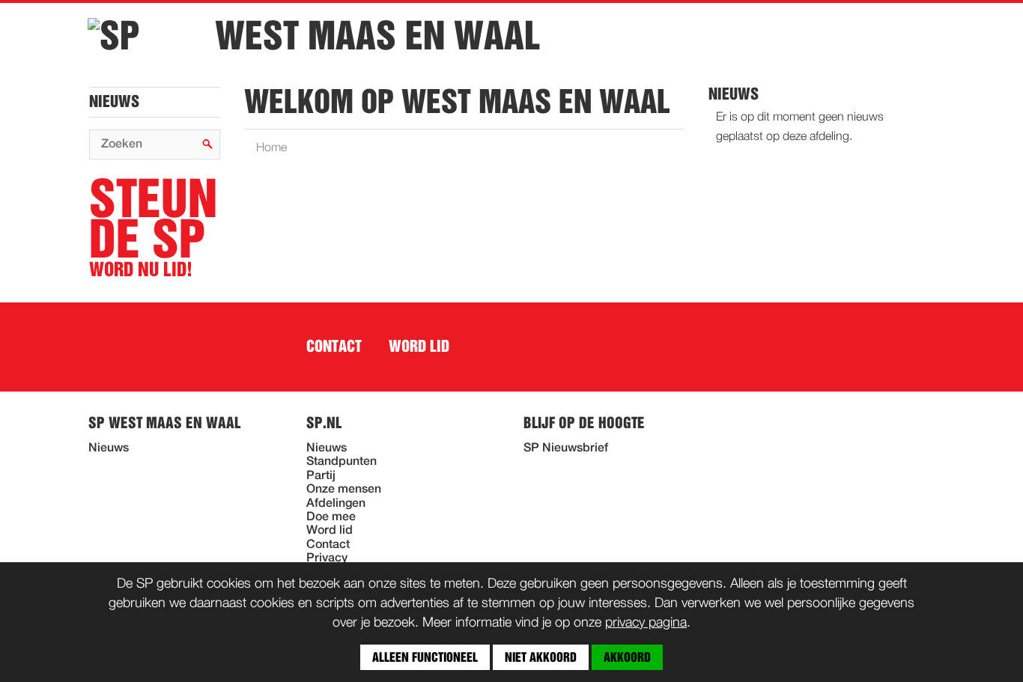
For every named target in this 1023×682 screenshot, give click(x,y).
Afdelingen (335, 504)
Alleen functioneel (425, 657)
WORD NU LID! (153, 228)
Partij (321, 476)
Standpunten (341, 462)
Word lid (419, 346)
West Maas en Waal (377, 36)
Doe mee (331, 517)
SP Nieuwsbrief (565, 448)
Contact (334, 346)
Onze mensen (343, 490)
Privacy (326, 558)
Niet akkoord (541, 657)
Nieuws (114, 101)
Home (271, 148)
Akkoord (627, 657)
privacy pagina (646, 623)
